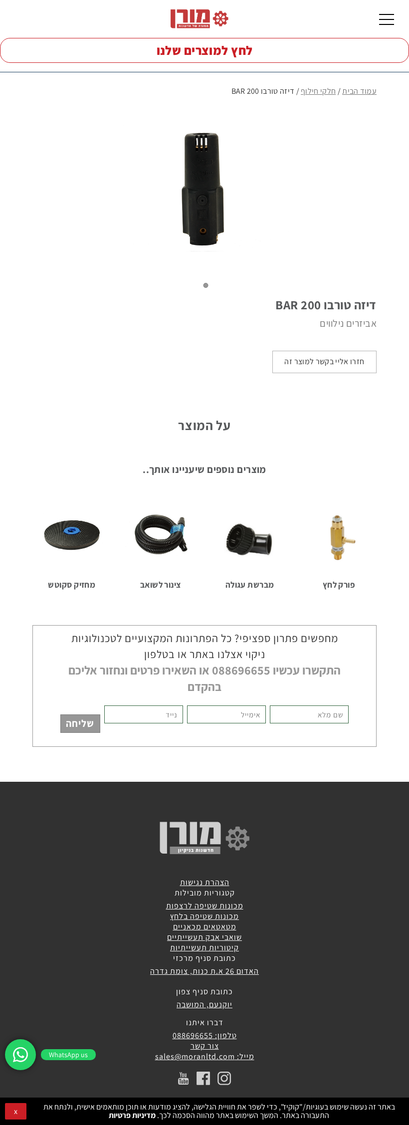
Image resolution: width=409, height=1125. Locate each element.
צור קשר (205, 1046)
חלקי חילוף (318, 91)
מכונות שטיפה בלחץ (204, 916)
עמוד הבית (359, 91)
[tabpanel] (204, 188)
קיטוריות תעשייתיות (204, 947)
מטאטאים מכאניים (204, 926)
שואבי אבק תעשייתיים (204, 937)
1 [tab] (206, 285)
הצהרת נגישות (204, 882)
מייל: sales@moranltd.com (204, 1056)
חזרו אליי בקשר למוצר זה (324, 361)
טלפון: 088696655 (205, 1035)
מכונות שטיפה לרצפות (204, 905)
